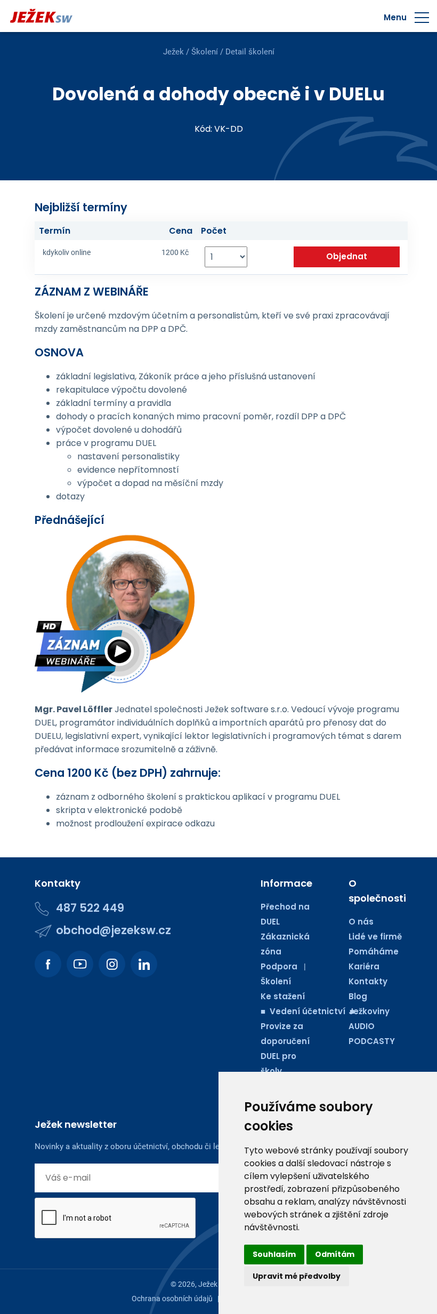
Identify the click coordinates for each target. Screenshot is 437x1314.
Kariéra (364, 966)
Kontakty (368, 981)
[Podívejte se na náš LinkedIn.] (144, 964)
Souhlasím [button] (274, 1254)
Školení (204, 52)
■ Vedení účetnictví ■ (307, 1011)
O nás (361, 921)
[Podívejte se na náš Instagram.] (112, 964)
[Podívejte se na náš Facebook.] (48, 964)
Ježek (173, 52)
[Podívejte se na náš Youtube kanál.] (80, 964)
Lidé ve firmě (375, 936)
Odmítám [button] (334, 1254)
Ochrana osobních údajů (172, 1298)
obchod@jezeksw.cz (113, 930)
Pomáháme (374, 951)
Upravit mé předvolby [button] (297, 1276)
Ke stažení (283, 996)
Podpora (279, 966)
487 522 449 (90, 907)
